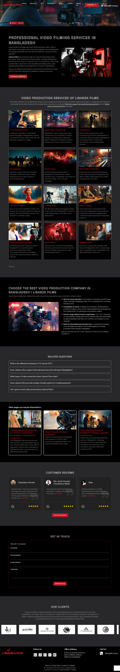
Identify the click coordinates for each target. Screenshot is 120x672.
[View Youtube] (55, 655)
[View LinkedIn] (35, 655)
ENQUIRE (90, 5)
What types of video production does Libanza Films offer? (34, 376)
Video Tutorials (85, 206)
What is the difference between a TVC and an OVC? (31, 363)
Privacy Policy (56, 665)
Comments (14, 569)
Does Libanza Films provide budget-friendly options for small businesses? (40, 383)
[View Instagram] (45, 655)
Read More (25, 498)
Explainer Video (85, 242)
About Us (78, 4)
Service (32, 3)
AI (41, 3)
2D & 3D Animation (17, 206)
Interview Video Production (21, 242)
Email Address (15, 562)
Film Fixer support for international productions (82, 104)
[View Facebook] (40, 655)
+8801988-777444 (110, 6)
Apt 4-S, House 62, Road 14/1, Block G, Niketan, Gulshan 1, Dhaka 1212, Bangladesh (75, 655)
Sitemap (72, 665)
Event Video (49, 242)
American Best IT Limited (68, 670)
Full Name (14, 548)
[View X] (50, 655)
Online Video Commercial (54, 130)
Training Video (50, 206)
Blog (60, 3)
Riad (91, 482)
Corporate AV (85, 130)
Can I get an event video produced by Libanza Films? (32, 389)
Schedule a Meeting (18, 76)
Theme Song (49, 169)
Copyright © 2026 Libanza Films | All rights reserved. (61, 667)
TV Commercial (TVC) (18, 130)
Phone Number (15, 555)
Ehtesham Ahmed (26, 482)
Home (24, 3)
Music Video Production (89, 169)
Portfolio (50, 3)
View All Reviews (60, 515)
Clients (70, 3)
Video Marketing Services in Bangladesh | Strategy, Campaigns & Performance (94, 432)
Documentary (15, 169)
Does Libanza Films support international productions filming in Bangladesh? (41, 370)
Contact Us (65, 665)
